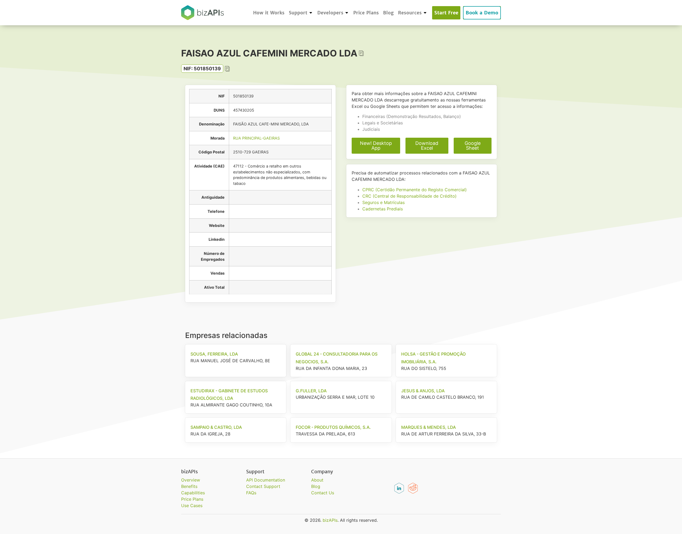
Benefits (189, 486)
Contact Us (322, 492)
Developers (330, 13)
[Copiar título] (361, 53)
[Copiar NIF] (227, 68)
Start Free (446, 13)
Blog (388, 13)
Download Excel (426, 145)
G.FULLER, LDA (311, 390)
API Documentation (265, 480)
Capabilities (193, 492)
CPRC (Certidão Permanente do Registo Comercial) (414, 189)
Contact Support (263, 486)
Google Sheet (473, 145)
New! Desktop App (376, 145)
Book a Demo (482, 13)
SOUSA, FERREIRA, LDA (214, 354)
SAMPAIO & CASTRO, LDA (216, 427)
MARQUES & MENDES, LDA (428, 427)
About (317, 480)
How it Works (269, 13)
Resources (410, 13)
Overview (190, 480)
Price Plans (366, 13)
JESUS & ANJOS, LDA (423, 390)
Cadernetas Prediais (382, 208)
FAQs (251, 492)
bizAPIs (330, 520)
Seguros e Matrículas (383, 202)
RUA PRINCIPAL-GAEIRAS (256, 138)
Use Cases (191, 505)
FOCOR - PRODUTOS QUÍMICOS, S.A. (333, 427)
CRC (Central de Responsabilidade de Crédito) (409, 196)
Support (298, 13)
